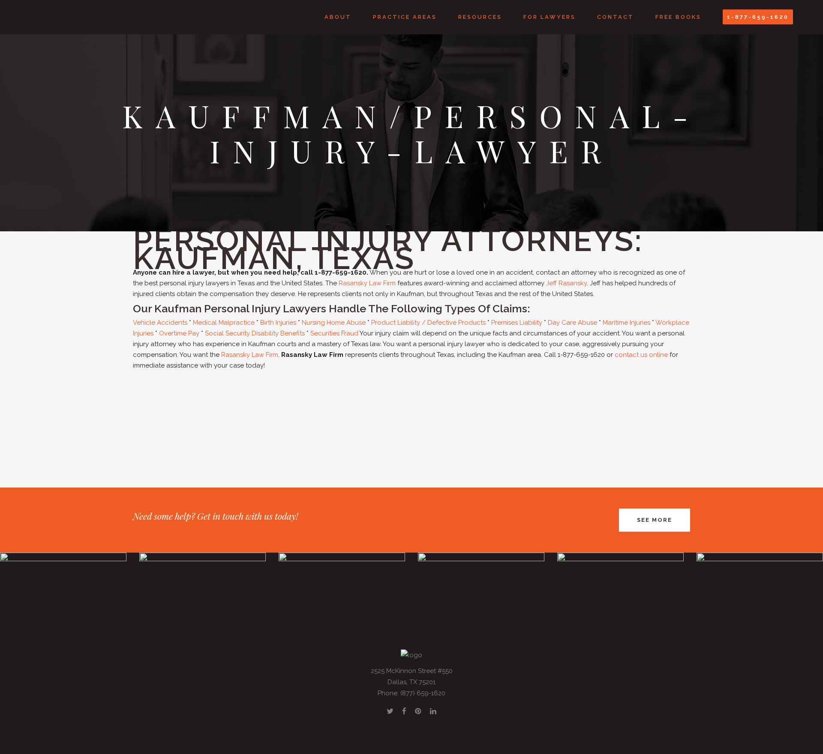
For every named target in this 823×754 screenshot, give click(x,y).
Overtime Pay (179, 333)
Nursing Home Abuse (334, 322)
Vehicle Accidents (160, 322)
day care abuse (412, 419)
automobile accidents (567, 408)
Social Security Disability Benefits (255, 333)
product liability (247, 419)
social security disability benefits (639, 419)
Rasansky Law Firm (367, 283)
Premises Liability (516, 322)
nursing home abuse (190, 419)
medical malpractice (635, 408)
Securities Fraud (334, 333)
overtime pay (567, 419)
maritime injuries (463, 419)
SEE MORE (654, 520)
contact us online (641, 355)
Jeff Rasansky (566, 283)
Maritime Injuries (626, 322)
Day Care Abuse (572, 322)
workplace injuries (517, 419)
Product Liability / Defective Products (428, 322)
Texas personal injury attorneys (195, 397)
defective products (303, 419)
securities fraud (418, 430)
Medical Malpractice (224, 322)
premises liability (360, 419)
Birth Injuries (278, 322)
